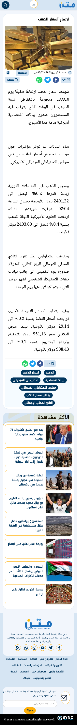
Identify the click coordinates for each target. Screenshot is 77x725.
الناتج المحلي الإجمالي (38, 402)
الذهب (50, 372)
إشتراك (29, 710)
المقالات (16, 665)
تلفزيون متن (46, 659)
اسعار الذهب (31, 372)
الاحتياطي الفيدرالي (25, 380)
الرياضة (33, 659)
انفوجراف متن (39, 671)
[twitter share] (47, 80)
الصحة (13, 671)
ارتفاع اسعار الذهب (38, 395)
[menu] (34, 4)
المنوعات (24, 671)
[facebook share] (56, 80)
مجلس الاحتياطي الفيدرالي (38, 387)
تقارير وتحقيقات (53, 665)
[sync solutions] (65, 719)
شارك (64, 80)
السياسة (22, 659)
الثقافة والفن (56, 671)
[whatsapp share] (39, 80)
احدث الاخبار (62, 659)
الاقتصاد (22, 73)
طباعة (11, 80)
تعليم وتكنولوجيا (42, 678)
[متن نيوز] (67, 4)
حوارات (26, 678)
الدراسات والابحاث (33, 665)
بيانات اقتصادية (55, 380)
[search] (5, 5)
